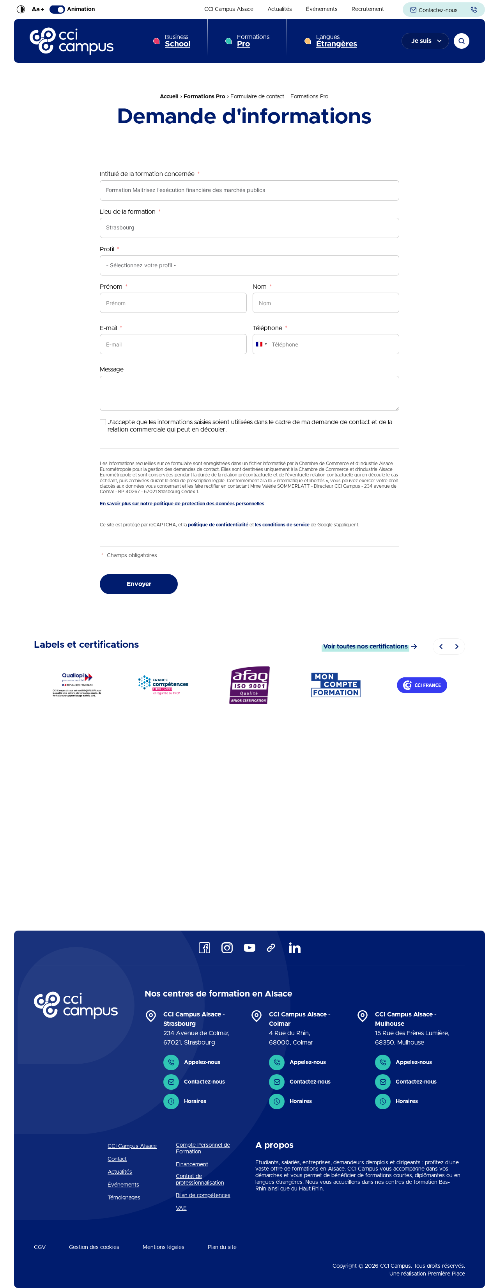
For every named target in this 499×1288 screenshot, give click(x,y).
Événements (322, 9)
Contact (117, 1159)
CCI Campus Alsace (228, 9)
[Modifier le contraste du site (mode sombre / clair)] (20, 9)
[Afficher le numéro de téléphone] (475, 9)
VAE (181, 1208)
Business (177, 41)
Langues (336, 41)
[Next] (457, 646)
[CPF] (336, 685)
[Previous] (441, 646)
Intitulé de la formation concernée (147, 174)
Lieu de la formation (128, 212)
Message (112, 369)
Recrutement (368, 9)
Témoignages (124, 1198)
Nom (260, 287)
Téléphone (267, 328)
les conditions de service (282, 524)
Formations (253, 41)
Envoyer (139, 584)
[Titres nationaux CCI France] (422, 685)
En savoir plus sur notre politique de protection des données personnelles (182, 503)
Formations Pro (204, 96)
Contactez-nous (437, 10)
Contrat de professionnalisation (200, 1180)
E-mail (108, 328)
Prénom (111, 287)
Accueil (169, 96)
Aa (38, 10)
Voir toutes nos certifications (365, 646)
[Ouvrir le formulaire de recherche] (461, 41)
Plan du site (222, 1247)
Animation (81, 9)
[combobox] (261, 344)
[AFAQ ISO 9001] (249, 685)
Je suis (421, 41)
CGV (40, 1247)
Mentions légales (163, 1247)
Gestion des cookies (94, 1247)
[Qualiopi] (77, 685)
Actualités (279, 9)
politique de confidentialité (218, 524)
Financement (192, 1164)
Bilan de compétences (203, 1195)
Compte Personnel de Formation (203, 1148)
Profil (107, 249)
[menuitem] (228, 9)
